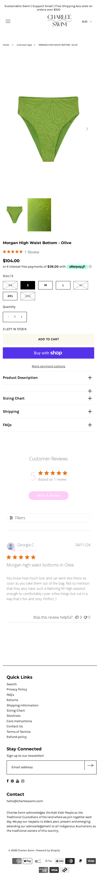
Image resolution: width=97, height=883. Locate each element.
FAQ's (10, 695)
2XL (10, 296)
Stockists (13, 716)
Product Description (20, 377)
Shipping (11, 411)
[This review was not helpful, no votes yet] (85, 617)
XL (81, 285)
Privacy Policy (17, 689)
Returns (12, 700)
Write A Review (48, 496)
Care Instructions (19, 721)
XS (10, 285)
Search (12, 684)
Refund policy (17, 737)
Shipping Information (22, 705)
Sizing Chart (13, 398)
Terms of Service (19, 732)
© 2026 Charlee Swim (21, 850)
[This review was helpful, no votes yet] (77, 617)
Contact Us (15, 726)
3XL (28, 296)
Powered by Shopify (48, 850)
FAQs (7, 425)
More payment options (48, 366)
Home (6, 45)
